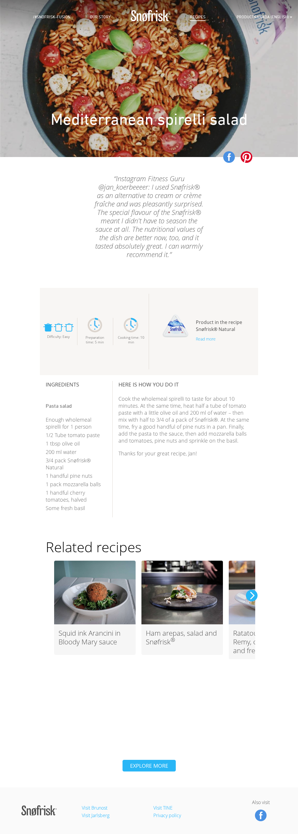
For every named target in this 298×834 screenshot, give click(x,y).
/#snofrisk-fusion (51, 17)
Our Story (100, 17)
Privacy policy (167, 815)
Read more (206, 339)
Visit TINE (163, 808)
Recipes (197, 17)
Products (246, 17)
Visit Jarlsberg (95, 815)
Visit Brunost (94, 808)
